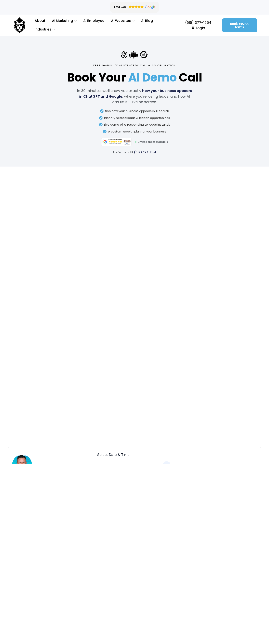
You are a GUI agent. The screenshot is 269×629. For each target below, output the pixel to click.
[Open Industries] (53, 29)
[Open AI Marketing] (75, 20)
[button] (134, 7)
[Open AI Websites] (133, 20)
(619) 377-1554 (145, 152)
